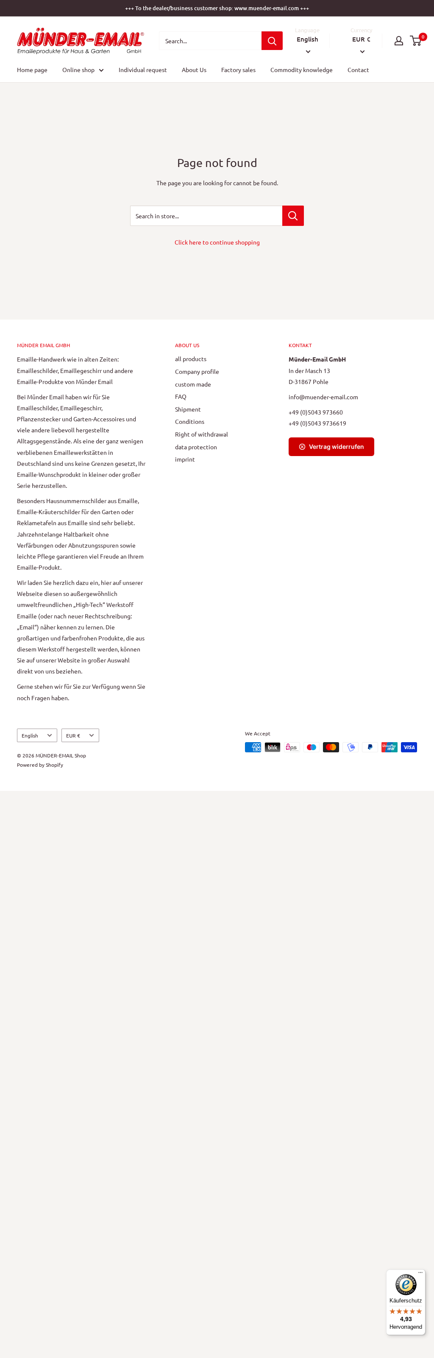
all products (190, 358)
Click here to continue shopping (217, 242)
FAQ (180, 396)
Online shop (78, 69)
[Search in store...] (293, 216)
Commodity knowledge (301, 69)
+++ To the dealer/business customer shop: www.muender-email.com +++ (217, 8)
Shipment (188, 409)
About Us (194, 69)
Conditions (189, 421)
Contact (358, 69)
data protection (196, 447)
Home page (32, 69)
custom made (193, 384)
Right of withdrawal (201, 434)
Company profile (197, 371)
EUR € (73, 735)
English (30, 735)
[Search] (272, 40)
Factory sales (238, 69)
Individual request (143, 69)
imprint (185, 459)
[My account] (399, 40)
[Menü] (420, 1274)
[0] (416, 41)
